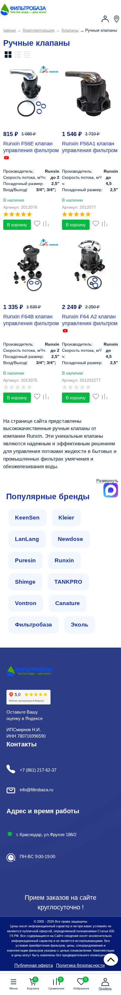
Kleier (66, 518)
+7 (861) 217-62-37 (38, 770)
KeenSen (27, 518)
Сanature (67, 603)
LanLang (27, 539)
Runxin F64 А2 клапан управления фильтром (89, 320)
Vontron (25, 603)
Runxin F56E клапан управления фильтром (31, 147)
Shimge (25, 582)
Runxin (64, 560)
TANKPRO (68, 582)
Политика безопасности (80, 965)
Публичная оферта (33, 965)
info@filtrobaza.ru (36, 789)
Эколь (79, 625)
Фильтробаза (33, 625)
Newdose (70, 539)
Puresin (25, 560)
